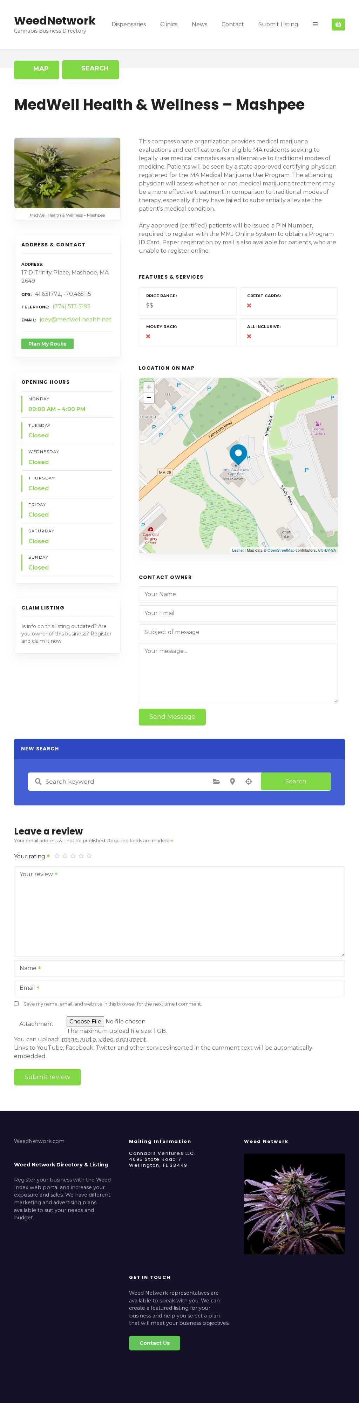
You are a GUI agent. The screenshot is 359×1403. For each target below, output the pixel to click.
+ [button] (149, 387)
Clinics (168, 24)
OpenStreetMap (280, 550)
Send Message (172, 717)
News (199, 24)
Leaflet (238, 550)
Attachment (36, 1024)
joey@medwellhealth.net (75, 319)
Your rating (30, 856)
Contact (233, 24)
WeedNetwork (55, 20)
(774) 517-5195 (71, 306)
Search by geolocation (249, 781)
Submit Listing (278, 24)
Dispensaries (128, 24)
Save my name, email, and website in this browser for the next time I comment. (112, 1004)
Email (25, 989)
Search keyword (38, 781)
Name (26, 969)
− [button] (149, 397)
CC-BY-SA (327, 550)
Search (295, 781)
